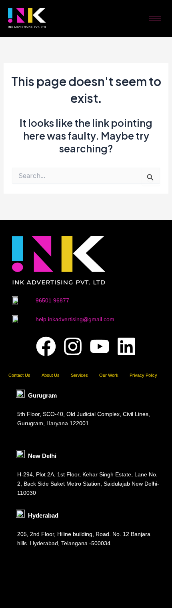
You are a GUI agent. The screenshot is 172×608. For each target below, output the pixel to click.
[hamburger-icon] (155, 18)
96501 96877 (52, 300)
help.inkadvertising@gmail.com (75, 319)
